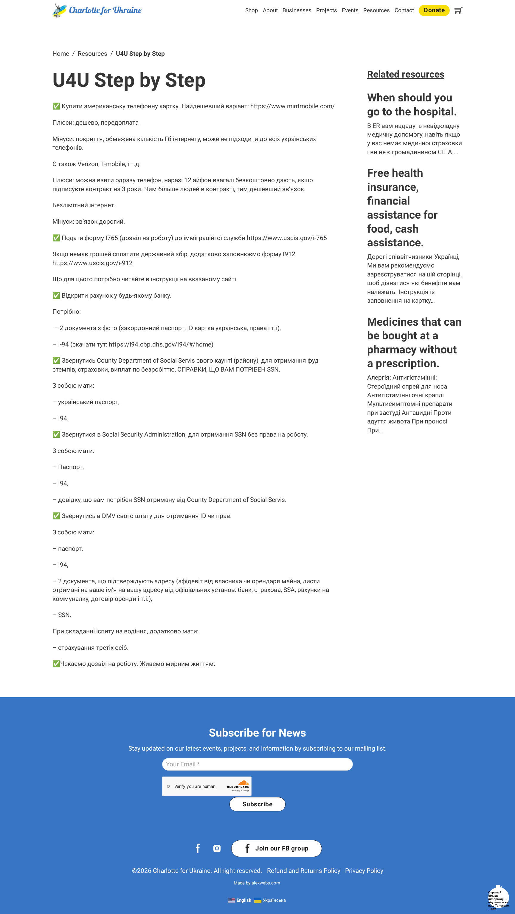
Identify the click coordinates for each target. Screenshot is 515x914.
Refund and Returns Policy (303, 870)
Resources (376, 10)
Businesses (297, 10)
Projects (326, 10)
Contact (404, 10)
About (270, 10)
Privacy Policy (364, 870)
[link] (97, 10)
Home (60, 53)
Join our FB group (282, 848)
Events (350, 10)
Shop (251, 10)
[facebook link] (198, 848)
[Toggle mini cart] (458, 10)
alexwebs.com (266, 883)
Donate (434, 10)
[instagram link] (217, 848)
